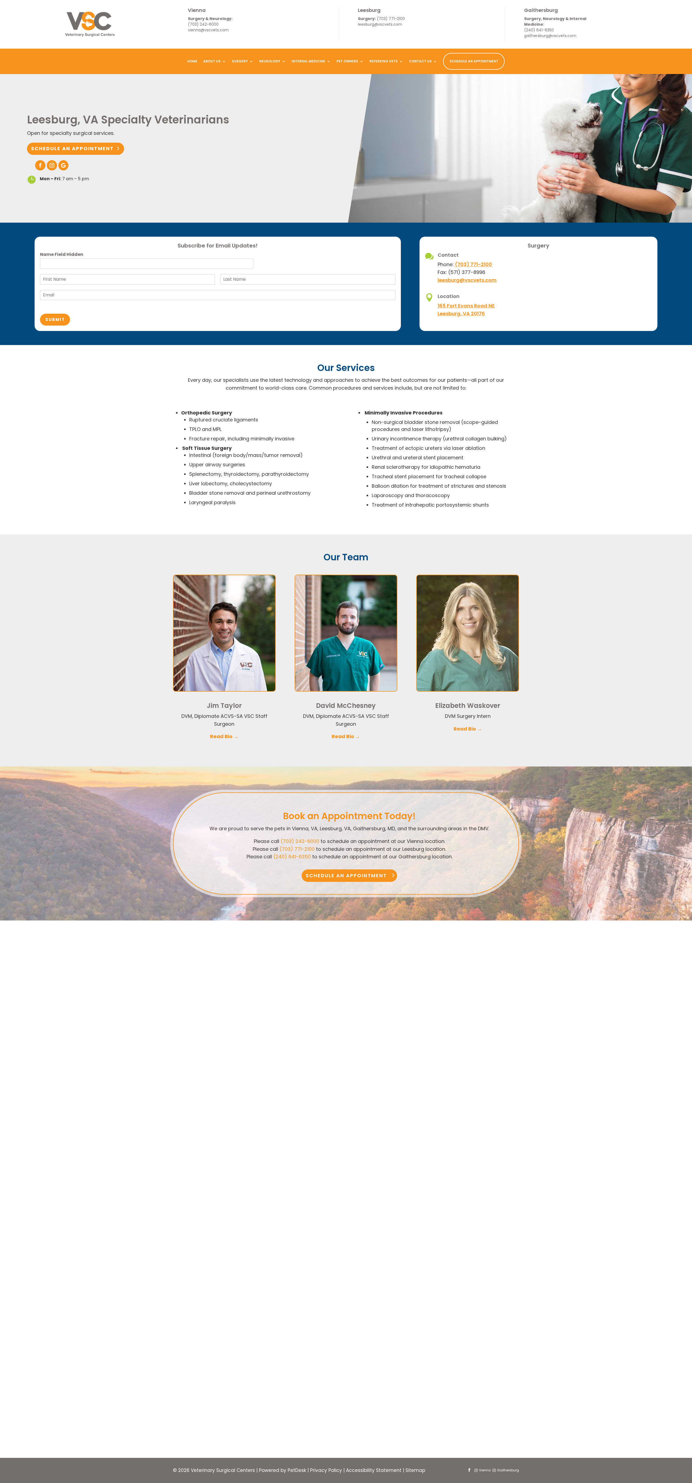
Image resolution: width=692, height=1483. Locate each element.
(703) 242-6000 (203, 24)
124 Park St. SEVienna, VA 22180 (209, 1073)
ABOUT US (212, 61)
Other (321, 1337)
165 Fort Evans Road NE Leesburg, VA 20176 (334, 1047)
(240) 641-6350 (539, 30)
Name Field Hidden (61, 254)
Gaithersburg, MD (409, 1357)
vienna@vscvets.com (208, 30)
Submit (55, 319)
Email (240, 1276)
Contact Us (420, 61)
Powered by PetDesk (282, 1470)
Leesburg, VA (329, 1357)
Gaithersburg (541, 10)
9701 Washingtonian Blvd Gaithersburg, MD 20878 (455, 1053)
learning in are (249, 1254)
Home (192, 61)
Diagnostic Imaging (260, 1337)
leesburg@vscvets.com (380, 24)
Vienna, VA (251, 1357)
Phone (239, 1298)
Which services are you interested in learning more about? (300, 1321)
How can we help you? (258, 1370)
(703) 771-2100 (391, 18)
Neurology (269, 61)
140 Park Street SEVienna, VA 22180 (210, 1047)
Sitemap (415, 1470)
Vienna (197, 10)
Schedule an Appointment (72, 148)
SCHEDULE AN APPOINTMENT (474, 61)
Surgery (240, 61)
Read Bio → (224, 736)
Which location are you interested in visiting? (286, 1350)
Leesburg (369, 10)
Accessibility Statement (373, 1470)
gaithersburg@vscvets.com (550, 35)
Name (240, 1231)
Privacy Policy (326, 1470)
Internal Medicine (308, 61)
